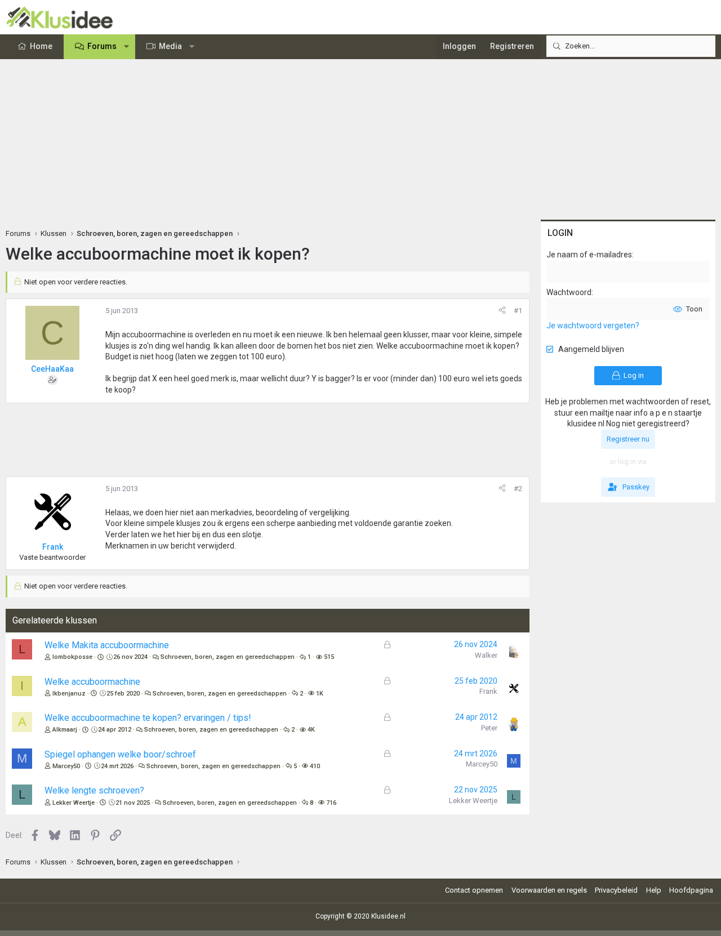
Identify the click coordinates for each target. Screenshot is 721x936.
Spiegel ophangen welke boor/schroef (120, 754)
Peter (489, 728)
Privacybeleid (616, 890)
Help (653, 890)
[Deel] (502, 311)
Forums (102, 46)
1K (319, 693)
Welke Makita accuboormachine (106, 645)
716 (331, 802)
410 (315, 766)
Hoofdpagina (691, 890)
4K (311, 729)
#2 (518, 488)
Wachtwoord (568, 292)
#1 (518, 310)
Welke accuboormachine (92, 681)
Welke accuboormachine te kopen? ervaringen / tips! (147, 717)
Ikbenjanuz (69, 693)
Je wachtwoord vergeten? (592, 325)
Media (170, 46)
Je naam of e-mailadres (589, 254)
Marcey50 (66, 766)
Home (41, 46)
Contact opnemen (474, 890)
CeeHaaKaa (52, 368)
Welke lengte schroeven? (94, 790)
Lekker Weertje (73, 802)
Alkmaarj (64, 729)
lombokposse (72, 657)
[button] (126, 46)
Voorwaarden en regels (549, 890)
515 (329, 657)
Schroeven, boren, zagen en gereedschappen (228, 657)
